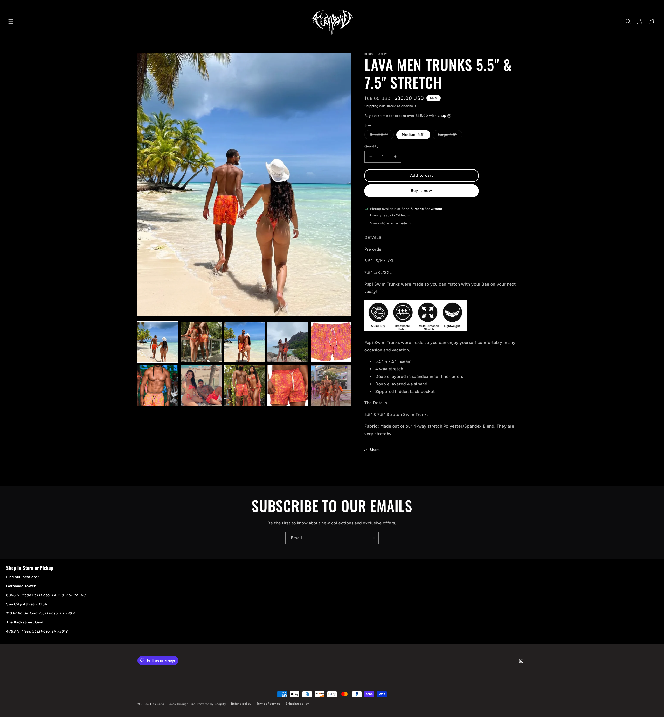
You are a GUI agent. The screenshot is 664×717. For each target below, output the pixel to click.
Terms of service (268, 703)
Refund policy (241, 703)
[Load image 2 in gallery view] (201, 342)
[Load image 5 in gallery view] (331, 342)
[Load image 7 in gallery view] (201, 385)
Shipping (371, 106)
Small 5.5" (382, 135)
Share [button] (375, 450)
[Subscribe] (372, 538)
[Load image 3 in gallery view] (244, 342)
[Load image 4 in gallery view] (287, 342)
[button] (11, 21)
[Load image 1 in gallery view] (157, 342)
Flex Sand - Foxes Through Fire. (173, 704)
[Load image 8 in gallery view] (244, 385)
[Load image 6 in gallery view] (157, 385)
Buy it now (421, 190)
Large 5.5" (450, 135)
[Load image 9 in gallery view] (287, 385)
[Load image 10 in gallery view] (331, 385)
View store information (390, 223)
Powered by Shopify (211, 704)
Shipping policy (297, 703)
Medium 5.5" (413, 134)
